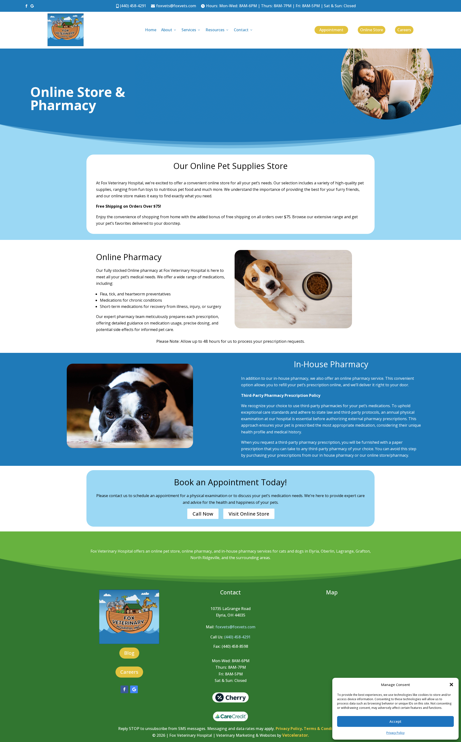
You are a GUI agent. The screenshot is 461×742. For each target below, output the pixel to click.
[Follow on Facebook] (124, 689)
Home (150, 29)
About (169, 29)
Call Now (203, 514)
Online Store (371, 29)
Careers (404, 29)
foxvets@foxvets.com (173, 5)
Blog (129, 653)
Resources (217, 29)
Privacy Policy (395, 733)
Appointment (331, 29)
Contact (243, 29)
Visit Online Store (249, 514)
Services (191, 29)
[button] (451, 684)
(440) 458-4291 (131, 5)
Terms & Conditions (323, 728)
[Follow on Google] (134, 689)
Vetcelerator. (295, 735)
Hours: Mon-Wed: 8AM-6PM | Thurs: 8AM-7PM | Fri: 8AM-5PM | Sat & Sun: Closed (278, 5)
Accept (395, 721)
